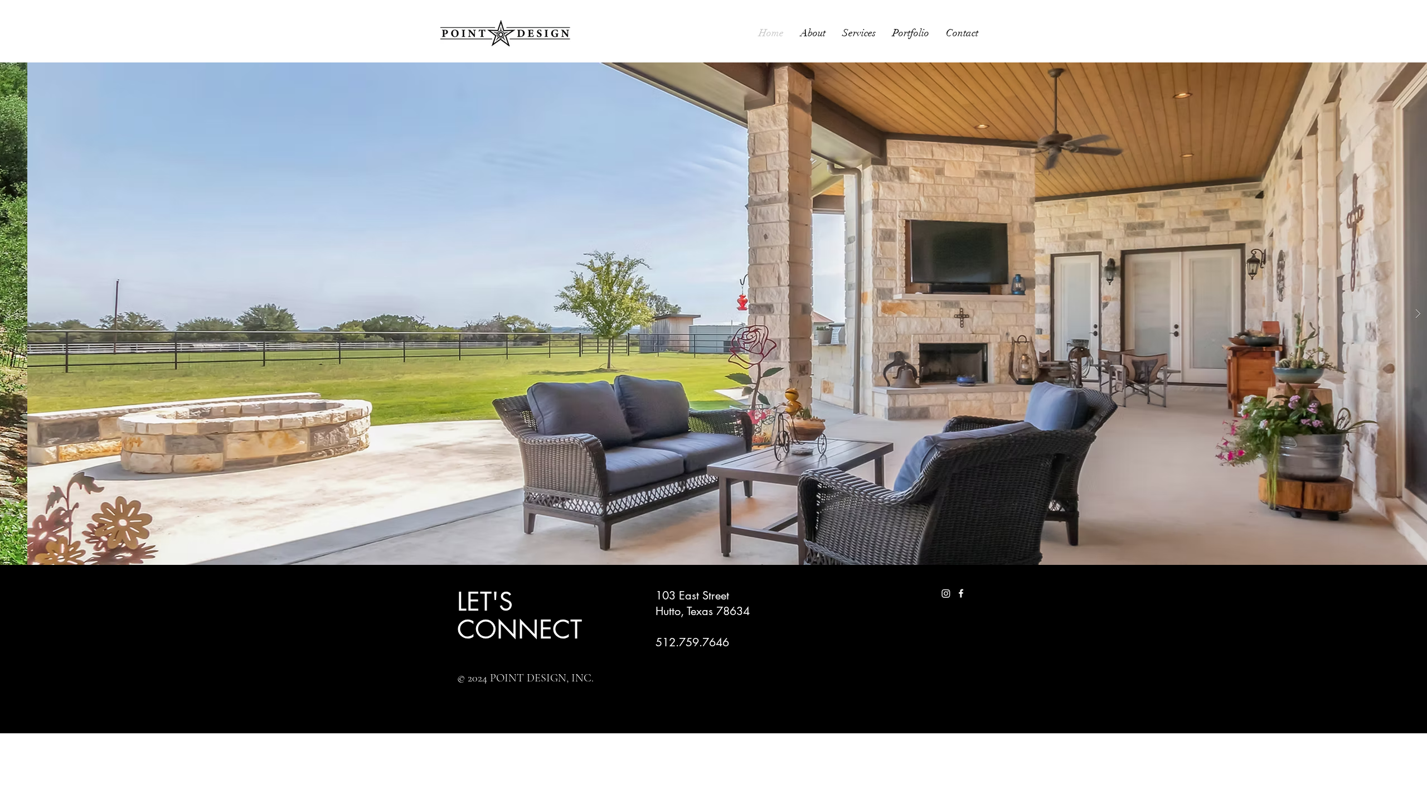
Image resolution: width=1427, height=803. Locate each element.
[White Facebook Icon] (961, 593)
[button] (713, 313)
